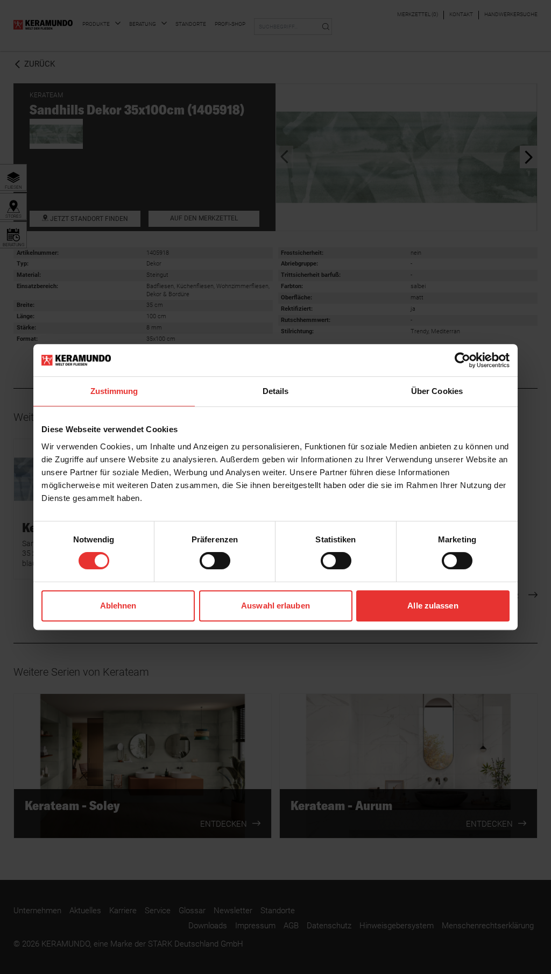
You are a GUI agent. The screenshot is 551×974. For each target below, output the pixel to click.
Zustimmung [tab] (114, 391)
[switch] (215, 560)
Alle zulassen (432, 605)
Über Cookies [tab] (437, 391)
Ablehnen (118, 605)
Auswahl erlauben (275, 605)
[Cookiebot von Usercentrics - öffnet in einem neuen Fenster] (462, 360)
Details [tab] (276, 391)
